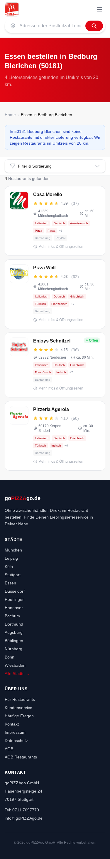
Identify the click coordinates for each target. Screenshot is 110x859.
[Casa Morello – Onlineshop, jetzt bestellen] (55, 220)
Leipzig (11, 558)
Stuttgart (13, 574)
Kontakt (12, 724)
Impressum (15, 732)
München (13, 550)
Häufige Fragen (19, 715)
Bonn (9, 657)
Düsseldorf (15, 591)
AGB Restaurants (21, 757)
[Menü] (99, 9)
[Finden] (94, 26)
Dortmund (14, 624)
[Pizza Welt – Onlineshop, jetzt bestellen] (55, 294)
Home (10, 114)
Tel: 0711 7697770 (22, 810)
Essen (10, 583)
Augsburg (14, 632)
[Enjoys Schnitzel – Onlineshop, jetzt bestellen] (55, 365)
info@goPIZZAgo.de (24, 818)
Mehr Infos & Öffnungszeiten (60, 247)
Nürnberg (13, 648)
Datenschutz (16, 740)
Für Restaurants (20, 699)
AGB (9, 748)
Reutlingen (15, 599)
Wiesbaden (15, 665)
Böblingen (14, 640)
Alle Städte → (17, 673)
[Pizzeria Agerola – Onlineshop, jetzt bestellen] (55, 435)
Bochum (12, 616)
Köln (9, 566)
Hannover (14, 607)
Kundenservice (18, 707)
